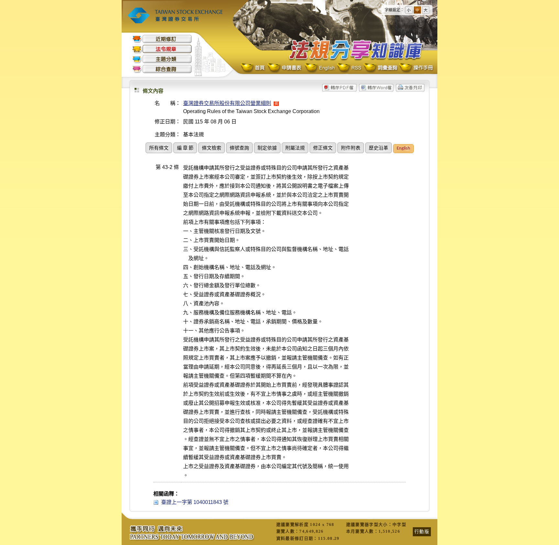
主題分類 (162, 59)
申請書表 (284, 68)
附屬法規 (295, 148)
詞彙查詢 (380, 68)
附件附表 (350, 148)
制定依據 (267, 148)
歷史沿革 (378, 148)
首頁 (253, 68)
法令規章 (162, 49)
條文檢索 (211, 148)
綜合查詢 (162, 69)
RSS (349, 68)
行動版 (421, 531)
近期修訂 (162, 39)
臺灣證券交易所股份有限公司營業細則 (227, 103)
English (319, 68)
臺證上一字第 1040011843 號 (194, 502)
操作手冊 (415, 68)
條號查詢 (239, 148)
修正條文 (323, 148)
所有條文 (159, 148)
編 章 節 (185, 148)
